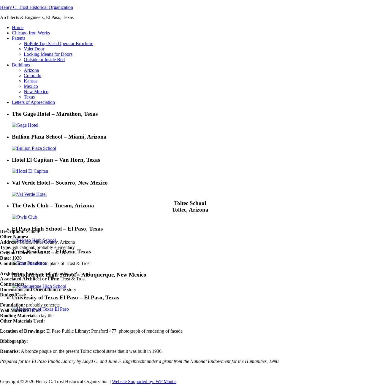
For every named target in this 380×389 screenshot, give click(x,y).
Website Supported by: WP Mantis (144, 381)
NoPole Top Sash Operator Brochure (58, 43)
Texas (29, 96)
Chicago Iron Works (31, 32)
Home (17, 27)
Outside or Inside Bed (44, 59)
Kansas (30, 80)
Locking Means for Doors (48, 54)
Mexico (31, 86)
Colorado (32, 75)
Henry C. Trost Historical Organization (36, 7)
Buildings (21, 64)
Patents (18, 38)
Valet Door (34, 48)
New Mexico (36, 91)
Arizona (31, 70)
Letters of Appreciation (33, 102)
